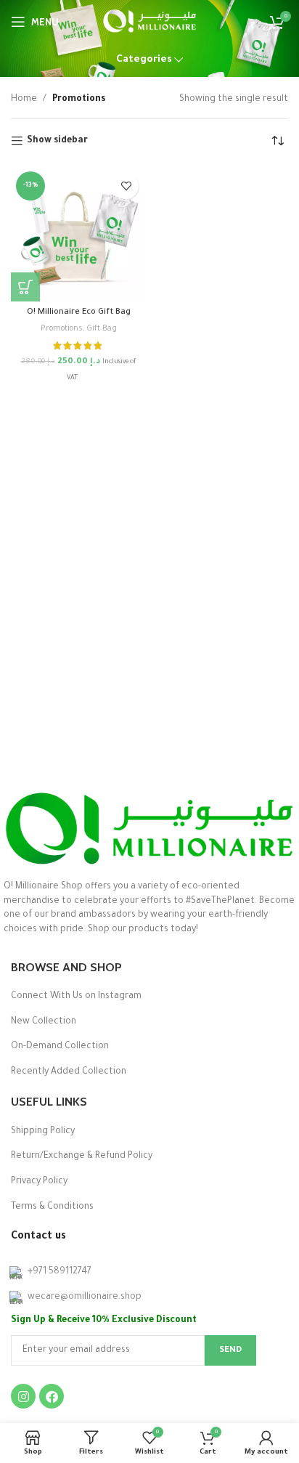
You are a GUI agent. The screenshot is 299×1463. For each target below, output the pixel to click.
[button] (25, 286)
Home (24, 99)
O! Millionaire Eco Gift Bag (79, 312)
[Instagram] (23, 1396)
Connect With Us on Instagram (76, 997)
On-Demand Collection (60, 1047)
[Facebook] (51, 1396)
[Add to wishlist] (126, 186)
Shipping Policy (43, 1132)
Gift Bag (101, 329)
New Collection (43, 1022)
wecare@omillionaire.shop (85, 1297)
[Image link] (149, 829)
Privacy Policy (39, 1182)
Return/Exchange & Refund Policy (81, 1156)
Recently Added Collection (68, 1072)
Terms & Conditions (52, 1207)
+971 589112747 (59, 1272)
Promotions (62, 329)
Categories (144, 59)
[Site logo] (150, 22)
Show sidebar (57, 141)
